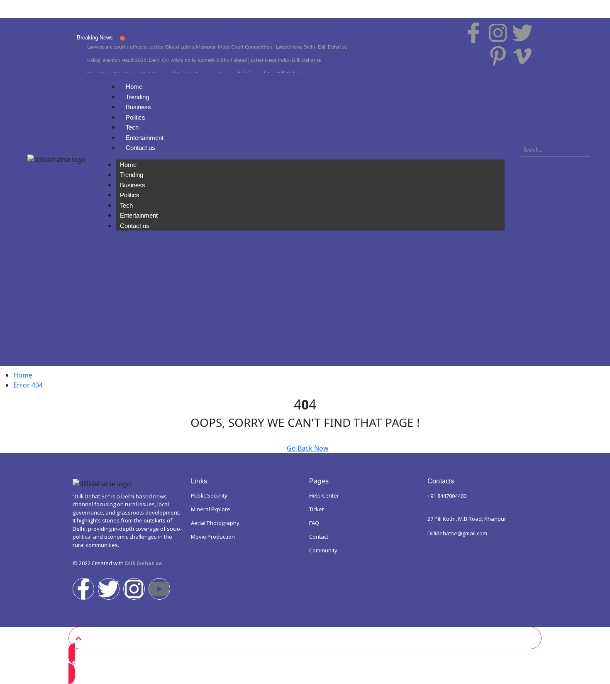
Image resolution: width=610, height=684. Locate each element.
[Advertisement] (305, 308)
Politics (135, 117)
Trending (137, 97)
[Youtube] (159, 589)
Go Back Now (308, 448)
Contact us (140, 147)
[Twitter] (109, 589)
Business (138, 106)
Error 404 (28, 385)
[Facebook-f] (83, 589)
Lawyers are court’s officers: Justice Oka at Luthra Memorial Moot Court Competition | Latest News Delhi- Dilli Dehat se (217, 46)
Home (134, 86)
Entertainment (144, 137)
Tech (132, 127)
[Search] (526, 162)
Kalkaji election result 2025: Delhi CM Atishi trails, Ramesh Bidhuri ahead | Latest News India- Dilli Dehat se (204, 60)
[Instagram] (134, 589)
